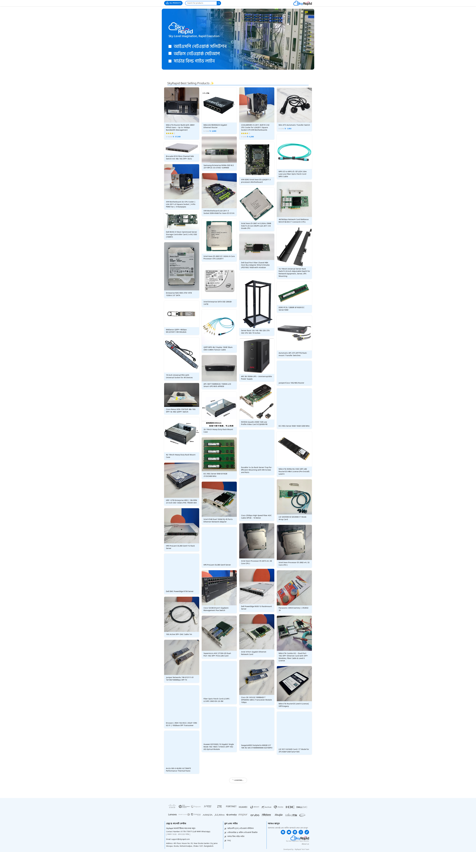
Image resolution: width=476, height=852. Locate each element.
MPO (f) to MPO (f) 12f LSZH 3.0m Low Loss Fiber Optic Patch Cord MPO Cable (293, 174)
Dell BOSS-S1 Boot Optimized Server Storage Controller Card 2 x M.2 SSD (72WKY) (181, 234)
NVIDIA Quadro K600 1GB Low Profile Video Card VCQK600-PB (254, 423)
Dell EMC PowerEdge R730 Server (179, 591)
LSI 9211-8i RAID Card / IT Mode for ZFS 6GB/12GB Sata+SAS (294, 750)
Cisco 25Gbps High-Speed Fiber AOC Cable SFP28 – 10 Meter (256, 516)
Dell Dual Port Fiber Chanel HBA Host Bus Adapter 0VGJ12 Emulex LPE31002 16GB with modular (255, 265)
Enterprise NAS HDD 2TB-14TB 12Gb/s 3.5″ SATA (179, 294)
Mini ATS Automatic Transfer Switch (294, 125)
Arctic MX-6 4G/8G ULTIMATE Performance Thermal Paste (178, 769)
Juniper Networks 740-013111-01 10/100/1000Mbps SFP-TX (180, 678)
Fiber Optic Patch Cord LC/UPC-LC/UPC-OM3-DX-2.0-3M (217, 700)
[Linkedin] (295, 849)
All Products (175, 3)
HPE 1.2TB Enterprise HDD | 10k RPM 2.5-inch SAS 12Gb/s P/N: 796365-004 (181, 501)
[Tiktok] (307, 849)
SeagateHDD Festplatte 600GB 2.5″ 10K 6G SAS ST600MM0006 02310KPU (256, 746)
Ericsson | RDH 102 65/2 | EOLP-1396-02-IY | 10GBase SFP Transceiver (181, 724)
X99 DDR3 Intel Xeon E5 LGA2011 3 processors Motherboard (255, 181)
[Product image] (181, 104)
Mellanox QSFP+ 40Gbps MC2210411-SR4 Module (176, 331)
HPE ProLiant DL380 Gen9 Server (217, 565)
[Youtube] (289, 849)
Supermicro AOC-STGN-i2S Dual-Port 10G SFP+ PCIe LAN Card (217, 654)
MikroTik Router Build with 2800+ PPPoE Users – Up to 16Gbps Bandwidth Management (180, 127)
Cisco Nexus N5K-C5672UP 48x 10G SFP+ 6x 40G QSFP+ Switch (180, 410)
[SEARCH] (219, 3)
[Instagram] (301, 849)
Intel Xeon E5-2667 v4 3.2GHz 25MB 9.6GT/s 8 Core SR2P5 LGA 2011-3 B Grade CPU (256, 226)
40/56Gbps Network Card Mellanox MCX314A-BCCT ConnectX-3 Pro (294, 220)
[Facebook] (283, 849)
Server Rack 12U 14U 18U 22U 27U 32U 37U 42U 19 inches (255, 332)
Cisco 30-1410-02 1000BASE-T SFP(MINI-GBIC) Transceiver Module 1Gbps (256, 700)
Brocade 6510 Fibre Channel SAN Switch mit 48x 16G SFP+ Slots (180, 157)
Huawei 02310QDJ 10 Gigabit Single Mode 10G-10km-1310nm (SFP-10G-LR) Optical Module (219, 746)
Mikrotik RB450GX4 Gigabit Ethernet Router (215, 126)
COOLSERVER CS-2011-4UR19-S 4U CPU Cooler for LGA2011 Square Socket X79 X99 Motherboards (255, 127)
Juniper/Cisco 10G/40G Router (291, 383)
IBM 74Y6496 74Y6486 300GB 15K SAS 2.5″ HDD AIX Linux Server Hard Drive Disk (256, 793)
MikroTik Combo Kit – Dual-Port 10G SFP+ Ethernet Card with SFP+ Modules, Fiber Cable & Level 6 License (293, 657)
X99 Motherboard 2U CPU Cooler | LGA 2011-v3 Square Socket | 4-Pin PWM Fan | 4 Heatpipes (180, 204)
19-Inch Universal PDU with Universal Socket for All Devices (179, 376)
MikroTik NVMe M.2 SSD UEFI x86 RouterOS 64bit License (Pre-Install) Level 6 (294, 471)
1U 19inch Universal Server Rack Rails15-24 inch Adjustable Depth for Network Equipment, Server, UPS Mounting (294, 273)
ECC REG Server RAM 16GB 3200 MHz (294, 426)
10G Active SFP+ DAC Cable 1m (179, 634)
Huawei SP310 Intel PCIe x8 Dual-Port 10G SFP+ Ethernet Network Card (218, 794)
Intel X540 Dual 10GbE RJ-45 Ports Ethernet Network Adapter (218, 520)
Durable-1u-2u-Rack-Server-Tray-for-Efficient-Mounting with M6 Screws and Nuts (256, 470)
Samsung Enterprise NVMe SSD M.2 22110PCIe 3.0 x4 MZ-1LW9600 (219, 166)
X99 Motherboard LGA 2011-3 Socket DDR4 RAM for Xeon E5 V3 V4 (219, 212)
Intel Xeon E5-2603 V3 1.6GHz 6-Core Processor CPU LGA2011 (219, 257)
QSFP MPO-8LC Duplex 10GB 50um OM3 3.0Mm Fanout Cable (218, 348)
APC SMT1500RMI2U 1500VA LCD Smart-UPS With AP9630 (217, 385)
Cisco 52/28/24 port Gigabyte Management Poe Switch (216, 609)
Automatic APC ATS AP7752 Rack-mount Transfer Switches (293, 354)
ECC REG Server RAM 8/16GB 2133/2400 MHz (215, 475)
